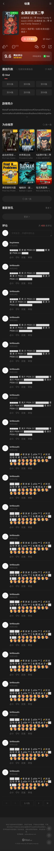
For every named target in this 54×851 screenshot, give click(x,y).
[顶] (4, 47)
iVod (7, 75)
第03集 (44, 84)
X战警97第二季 (43, 155)
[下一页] (39, 803)
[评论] (13, 47)
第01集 (10, 84)
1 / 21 (27, 803)
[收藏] (43, 47)
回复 (23, 257)
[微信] (37, 47)
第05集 (27, 92)
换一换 (48, 124)
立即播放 (30, 39)
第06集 (44, 92)
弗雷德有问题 (9, 187)
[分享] (50, 47)
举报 (30, 257)
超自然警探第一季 (11, 155)
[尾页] (47, 803)
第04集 (10, 92)
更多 (47, 208)
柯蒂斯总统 (24, 155)
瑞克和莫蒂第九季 (45, 187)
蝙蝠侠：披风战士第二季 (31, 187)
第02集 (27, 84)
